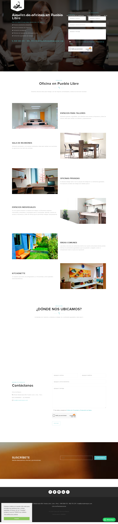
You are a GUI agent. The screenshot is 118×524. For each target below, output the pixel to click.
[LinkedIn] (63, 492)
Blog (105, 15)
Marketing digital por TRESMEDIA (59, 514)
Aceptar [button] (16, 518)
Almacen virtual (29, 15)
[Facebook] (50, 492)
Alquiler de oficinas (94, 15)
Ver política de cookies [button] (11, 514)
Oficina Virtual (43, 15)
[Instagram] (59, 492)
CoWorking (16, 15)
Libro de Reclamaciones (59, 506)
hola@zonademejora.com (52, 41)
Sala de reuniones (57, 15)
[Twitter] (54, 492)
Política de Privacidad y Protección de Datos (79, 410)
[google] (68, 492)
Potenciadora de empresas (75, 15)
